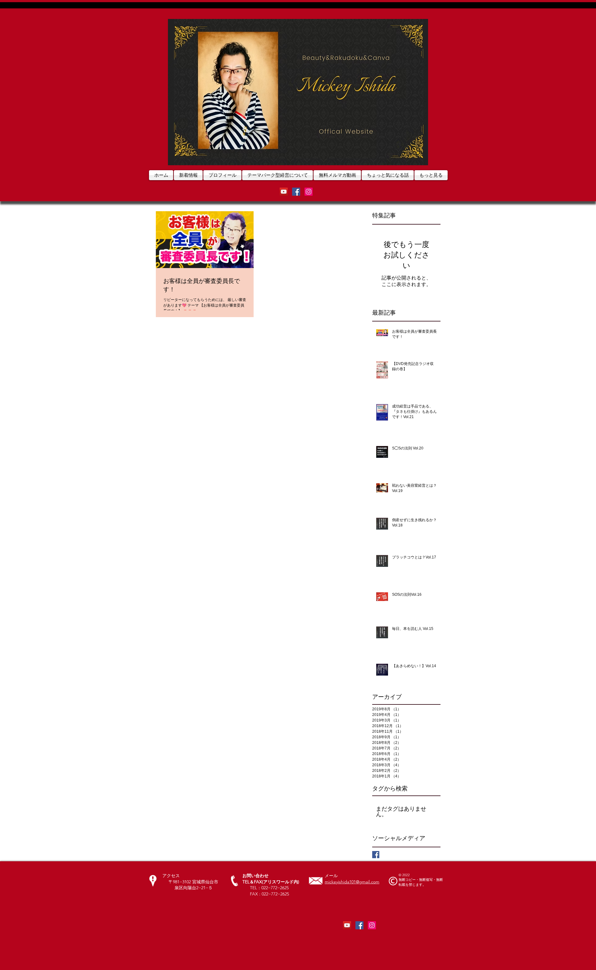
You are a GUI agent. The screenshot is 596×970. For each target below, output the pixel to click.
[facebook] (296, 192)
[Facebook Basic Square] (375, 854)
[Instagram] (309, 192)
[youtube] (284, 192)
